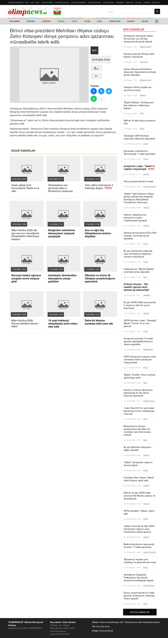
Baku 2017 (156, 2)
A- (96, 76)
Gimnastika (114, 21)
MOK (37, 2)
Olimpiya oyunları (62, 2)
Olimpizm (46, 21)
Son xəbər (14, 21)
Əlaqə (145, 21)
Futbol (61, 21)
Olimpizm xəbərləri (15, 2)
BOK (27, 2)
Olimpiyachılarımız (78, 2)
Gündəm (31, 21)
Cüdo (74, 21)
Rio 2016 (138, 2)
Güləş (87, 21)
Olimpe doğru (108, 2)
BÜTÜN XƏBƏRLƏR (139, 612)
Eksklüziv (129, 2)
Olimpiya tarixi (47, 2)
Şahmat (131, 21)
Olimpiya (147, 2)
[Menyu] (156, 21)
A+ (96, 68)
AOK (32, 2)
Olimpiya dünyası (94, 2)
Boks (99, 21)
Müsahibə (120, 2)
